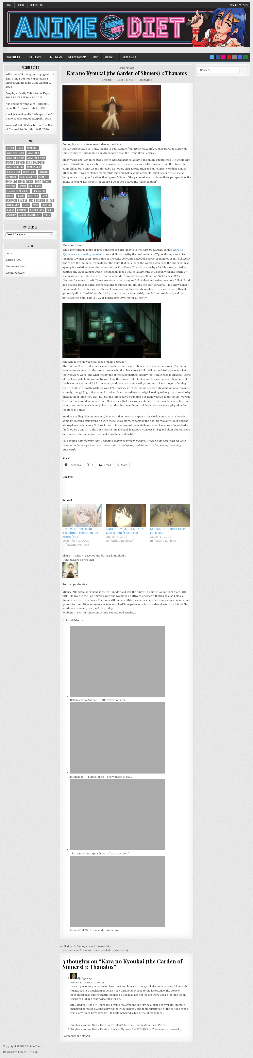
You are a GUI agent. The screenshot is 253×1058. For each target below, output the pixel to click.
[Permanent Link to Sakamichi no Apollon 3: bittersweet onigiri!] (117, 696)
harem (10, 196)
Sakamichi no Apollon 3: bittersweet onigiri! (97, 700)
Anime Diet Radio (15, 153)
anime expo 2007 (15, 158)
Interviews (56, 57)
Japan (44, 196)
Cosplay (11, 186)
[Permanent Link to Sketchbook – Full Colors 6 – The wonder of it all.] (117, 772)
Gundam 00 (39, 191)
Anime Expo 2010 (15, 162)
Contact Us (36, 5)
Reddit (101, 555)
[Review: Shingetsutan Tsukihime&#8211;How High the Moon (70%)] (82, 515)
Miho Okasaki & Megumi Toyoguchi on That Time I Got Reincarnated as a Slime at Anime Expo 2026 (30, 78)
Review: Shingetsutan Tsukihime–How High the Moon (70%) (80, 532)
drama (22, 186)
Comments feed (15, 266)
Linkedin (120, 555)
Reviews (109, 57)
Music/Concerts (77, 57)
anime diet (32, 148)
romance (22, 210)
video (47, 215)
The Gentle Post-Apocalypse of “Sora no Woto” (99, 853)
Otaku (26, 205)
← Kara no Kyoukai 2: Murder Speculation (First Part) (94, 950)
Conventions (13, 57)
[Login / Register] (245, 57)
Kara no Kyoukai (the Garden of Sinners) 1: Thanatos (127, 73)
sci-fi (50, 210)
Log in (9, 253)
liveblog (11, 200)
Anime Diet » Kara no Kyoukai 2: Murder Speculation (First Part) (124, 1025)
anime (20, 148)
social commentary (30, 215)
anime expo (33, 153)
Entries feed (13, 259)
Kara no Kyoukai (83, 559)
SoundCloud (116, 612)
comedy (43, 177)
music (40, 200)
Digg (112, 555)
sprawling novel (88, 254)
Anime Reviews (127, 67)
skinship (11, 215)
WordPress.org (15, 272)
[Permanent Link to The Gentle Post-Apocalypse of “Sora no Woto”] (117, 849)
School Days (37, 210)
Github (103, 612)
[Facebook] (217, 57)
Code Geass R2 (28, 177)
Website (68, 612)
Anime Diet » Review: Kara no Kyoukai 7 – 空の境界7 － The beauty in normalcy (132, 1029)
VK (107, 555)
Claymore (12, 177)
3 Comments (146, 80)
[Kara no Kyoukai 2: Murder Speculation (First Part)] (126, 515)
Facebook (91, 555)
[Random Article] (240, 57)
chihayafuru (13, 172)
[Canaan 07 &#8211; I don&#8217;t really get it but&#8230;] (170, 515)
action (10, 148)
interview (33, 196)
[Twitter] (212, 57)
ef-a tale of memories (18, 191)
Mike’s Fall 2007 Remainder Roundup (94, 930)
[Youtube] (229, 57)
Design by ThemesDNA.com (20, 1051)
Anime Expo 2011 (35, 162)
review (10, 210)
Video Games (129, 57)
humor (20, 196)
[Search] (234, 57)
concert (11, 181)
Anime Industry (15, 167)
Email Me (130, 612)
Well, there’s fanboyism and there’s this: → (87, 946)
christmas (29, 172)
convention (25, 181)
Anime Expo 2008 (36, 158)
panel (35, 205)
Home (8, 5)
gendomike (107, 80)
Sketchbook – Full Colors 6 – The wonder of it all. (101, 776)
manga (22, 200)
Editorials (35, 57)
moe (32, 200)
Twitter (78, 555)
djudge (81, 978)
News (95, 57)
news (50, 200)
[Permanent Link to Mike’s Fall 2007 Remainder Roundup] (117, 925)
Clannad (43, 172)
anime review (34, 167)
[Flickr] (223, 57)
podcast (46, 205)
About (21, 5)
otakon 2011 (13, 205)
